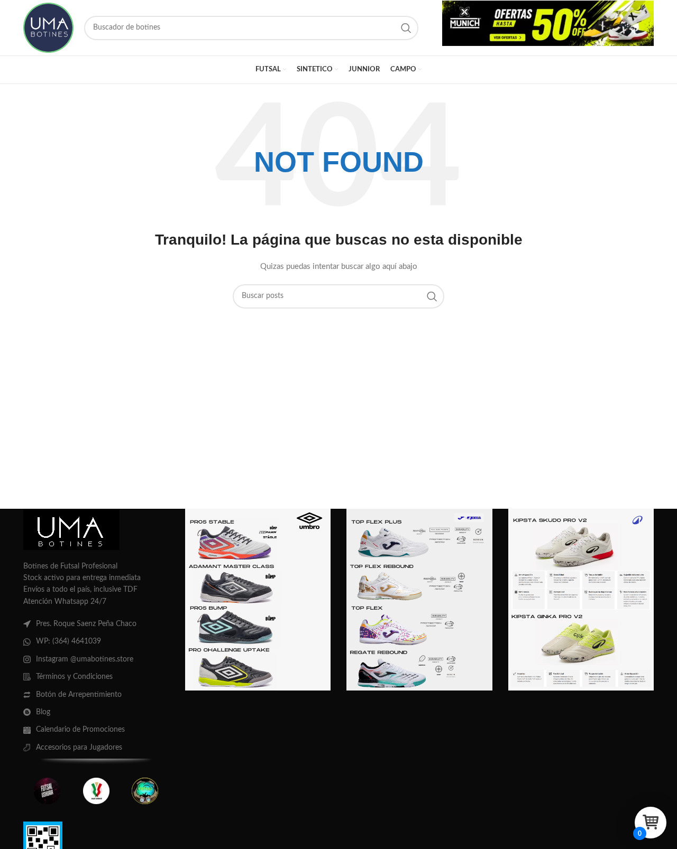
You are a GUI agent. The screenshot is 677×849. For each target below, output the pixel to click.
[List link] (96, 624)
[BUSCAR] (406, 28)
